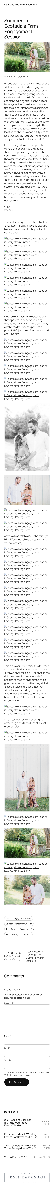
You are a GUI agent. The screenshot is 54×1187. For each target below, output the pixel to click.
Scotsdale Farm (26, 104)
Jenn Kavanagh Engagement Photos (21, 929)
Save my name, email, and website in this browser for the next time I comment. (28, 1073)
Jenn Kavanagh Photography (18, 934)
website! (38, 139)
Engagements (22, 76)
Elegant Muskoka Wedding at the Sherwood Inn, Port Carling (35, 956)
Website (7, 1060)
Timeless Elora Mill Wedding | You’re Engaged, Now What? (20, 1147)
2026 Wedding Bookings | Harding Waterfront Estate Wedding (17, 1122)
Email (7, 1048)
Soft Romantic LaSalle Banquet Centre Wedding (13, 956)
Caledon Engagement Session (19, 923)
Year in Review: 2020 (15, 1157)
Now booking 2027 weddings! (20, 4)
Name (7, 1036)
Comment (9, 1003)
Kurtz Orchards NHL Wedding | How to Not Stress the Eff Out (20, 1135)
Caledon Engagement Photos (18, 918)
